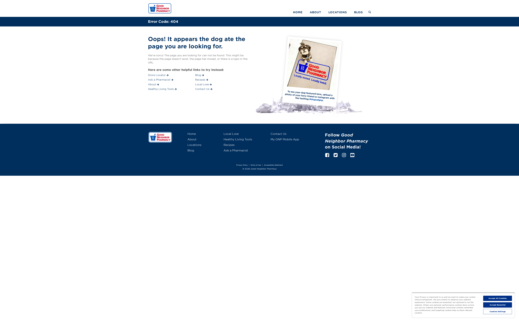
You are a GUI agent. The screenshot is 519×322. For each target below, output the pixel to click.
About (315, 12)
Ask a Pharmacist (236, 150)
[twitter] (335, 154)
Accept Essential (497, 305)
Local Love (231, 133)
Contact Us (279, 133)
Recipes (229, 144)
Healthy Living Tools (238, 139)
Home (297, 12)
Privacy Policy (242, 165)
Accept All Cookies (497, 298)
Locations (337, 12)
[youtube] (352, 154)
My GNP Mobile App (285, 139)
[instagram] (344, 154)
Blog (358, 12)
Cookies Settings (498, 311)
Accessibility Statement (273, 165)
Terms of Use (256, 165)
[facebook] (327, 154)
